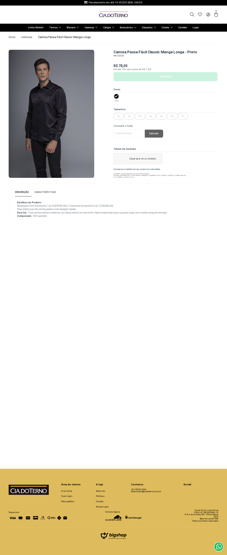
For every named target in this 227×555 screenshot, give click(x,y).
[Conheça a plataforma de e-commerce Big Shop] (113, 536)
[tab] (23, 192)
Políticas (100, 496)
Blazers (71, 27)
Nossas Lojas (102, 506)
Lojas (196, 27)
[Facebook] (192, 491)
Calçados (147, 27)
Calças (107, 27)
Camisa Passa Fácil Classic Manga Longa (64, 37)
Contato (182, 27)
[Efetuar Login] (208, 14)
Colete (165, 27)
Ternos (53, 27)
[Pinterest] (207, 491)
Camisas (89, 27)
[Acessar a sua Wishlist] (200, 14)
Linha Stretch (35, 27)
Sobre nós (100, 491)
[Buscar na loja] (192, 14)
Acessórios (126, 27)
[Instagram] (185, 491)
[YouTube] (200, 491)
